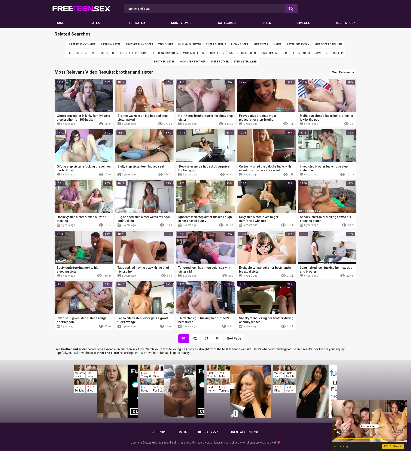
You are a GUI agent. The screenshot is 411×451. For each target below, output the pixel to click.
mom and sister (193, 53)
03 (206, 338)
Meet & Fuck (346, 23)
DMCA (182, 432)
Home (60, 23)
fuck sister (216, 53)
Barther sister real (242, 53)
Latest (96, 23)
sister (277, 44)
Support (159, 432)
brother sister (164, 61)
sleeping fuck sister (81, 44)
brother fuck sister (139, 44)
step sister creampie (328, 44)
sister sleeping (216, 44)
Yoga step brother (193, 61)
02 (195, 338)
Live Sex (303, 23)
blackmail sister (189, 44)
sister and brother (165, 53)
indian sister (239, 44)
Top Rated (136, 23)
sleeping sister (110, 44)
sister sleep (334, 53)
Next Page (234, 338)
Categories (227, 23)
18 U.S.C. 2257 (207, 432)
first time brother (274, 53)
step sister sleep (245, 61)
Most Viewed (181, 23)
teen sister (165, 44)
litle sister (106, 53)
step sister (260, 44)
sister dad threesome (307, 53)
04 (217, 338)
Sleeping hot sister (81, 53)
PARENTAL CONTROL (243, 432)
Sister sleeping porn (133, 53)
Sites (266, 23)
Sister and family (297, 44)
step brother (219, 61)
